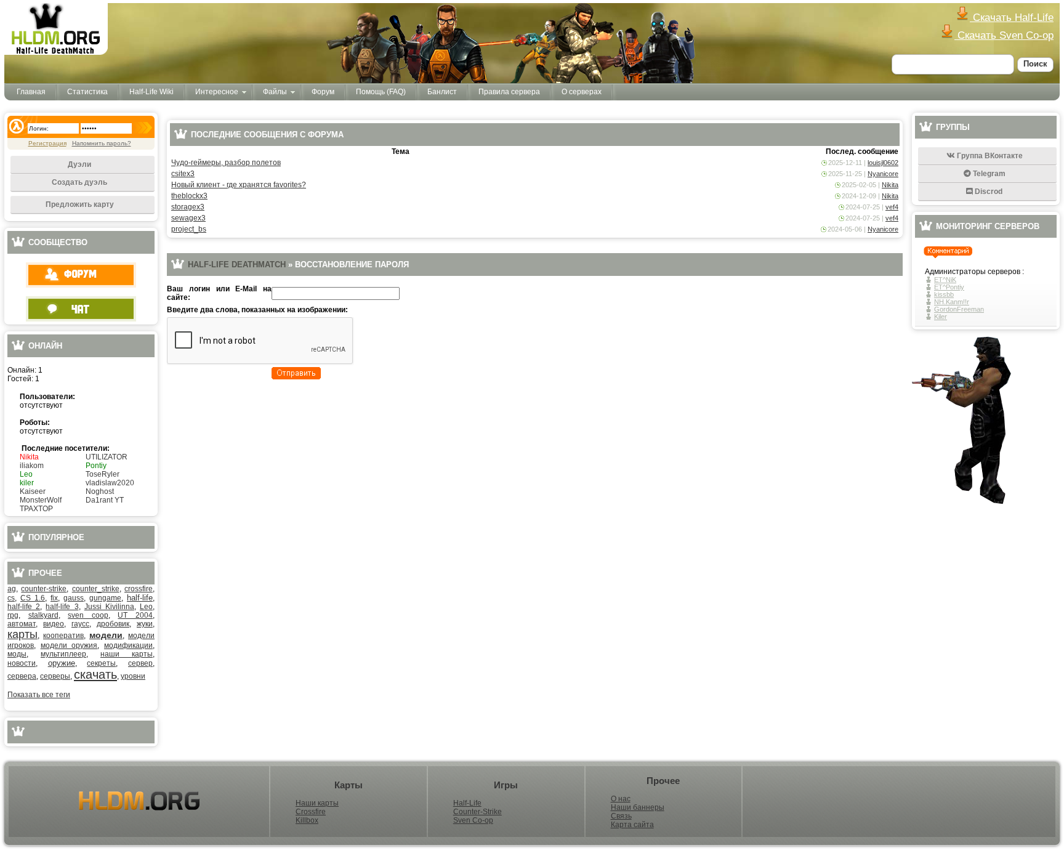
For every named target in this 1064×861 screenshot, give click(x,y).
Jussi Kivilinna (109, 606)
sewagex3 (188, 218)
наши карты (126, 654)
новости (21, 663)
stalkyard (43, 615)
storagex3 (187, 207)
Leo (146, 606)
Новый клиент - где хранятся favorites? (238, 184)
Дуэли (79, 164)
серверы (55, 676)
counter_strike (95, 588)
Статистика (87, 91)
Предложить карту (80, 204)
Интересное (216, 91)
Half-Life (467, 803)
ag (11, 588)
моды (16, 654)
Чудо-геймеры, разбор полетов (226, 162)
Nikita (890, 184)
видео (53, 624)
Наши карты (317, 803)
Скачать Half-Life (1012, 17)
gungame (105, 598)
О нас (621, 798)
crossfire (138, 588)
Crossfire (311, 811)
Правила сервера (509, 91)
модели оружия (69, 645)
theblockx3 (189, 196)
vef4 (891, 207)
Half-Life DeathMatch (237, 264)
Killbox (307, 820)
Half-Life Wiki (151, 91)
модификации (128, 645)
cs (11, 598)
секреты (101, 663)
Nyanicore (883, 173)
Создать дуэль (79, 182)
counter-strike (43, 588)
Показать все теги (38, 694)
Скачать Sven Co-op (1004, 35)
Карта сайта (632, 824)
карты (22, 634)
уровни (133, 676)
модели (106, 635)
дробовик (113, 624)
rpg (12, 615)
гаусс (80, 624)
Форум (323, 91)
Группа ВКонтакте (989, 156)
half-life (140, 597)
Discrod (987, 191)
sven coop (88, 615)
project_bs (188, 229)
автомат (21, 624)
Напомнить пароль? (101, 143)
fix (54, 598)
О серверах (582, 91)
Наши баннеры (637, 807)
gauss (73, 598)
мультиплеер (63, 654)
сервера (21, 676)
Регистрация (47, 143)
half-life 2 (23, 606)
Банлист (442, 91)
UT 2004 (135, 615)
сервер (140, 663)
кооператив (63, 635)
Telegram (988, 173)
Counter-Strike (477, 811)
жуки (145, 624)
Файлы (275, 91)
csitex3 (183, 173)
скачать (95, 674)
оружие (61, 663)
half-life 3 (62, 606)
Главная (31, 91)
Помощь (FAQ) (381, 91)
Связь (621, 816)
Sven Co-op (473, 820)
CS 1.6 (32, 598)
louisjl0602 (883, 162)
